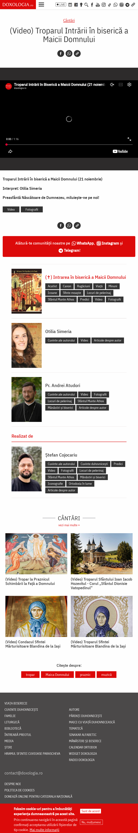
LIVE (62, 4)
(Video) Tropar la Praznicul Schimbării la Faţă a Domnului (30, 581)
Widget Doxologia (83, 754)
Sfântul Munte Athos (61, 299)
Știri (8, 747)
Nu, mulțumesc (91, 822)
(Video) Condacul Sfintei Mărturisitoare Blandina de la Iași (32, 644)
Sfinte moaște (72, 293)
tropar (30, 674)
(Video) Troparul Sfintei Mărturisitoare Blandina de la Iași (98, 644)
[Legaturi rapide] (133, 4)
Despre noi (12, 784)
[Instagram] (103, 4)
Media (8, 741)
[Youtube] (97, 4)
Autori (74, 710)
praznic (85, 674)
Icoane (52, 293)
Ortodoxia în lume (80, 483)
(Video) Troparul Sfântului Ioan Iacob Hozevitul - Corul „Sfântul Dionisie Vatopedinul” (101, 583)
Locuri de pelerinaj (99, 293)
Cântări (69, 20)
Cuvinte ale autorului (61, 340)
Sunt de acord (91, 811)
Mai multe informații (44, 829)
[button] (42, 4)
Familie (10, 716)
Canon (67, 286)
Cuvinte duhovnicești (94, 464)
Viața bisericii (15, 703)
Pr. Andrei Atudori (62, 385)
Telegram (71, 250)
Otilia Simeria (58, 331)
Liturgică (11, 722)
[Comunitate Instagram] (121, 4)
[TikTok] (109, 4)
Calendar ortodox (83, 747)
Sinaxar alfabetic (82, 735)
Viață (99, 286)
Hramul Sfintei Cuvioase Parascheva (32, 754)
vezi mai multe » (69, 525)
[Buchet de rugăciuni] (81, 4)
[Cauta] (86, 4)
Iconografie (55, 483)
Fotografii (32, 209)
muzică (106, 674)
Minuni (113, 286)
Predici (84, 299)
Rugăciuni (83, 286)
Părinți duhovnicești (85, 716)
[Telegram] (127, 4)
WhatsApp (85, 243)
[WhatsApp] (115, 4)
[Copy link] (77, 53)
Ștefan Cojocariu (61, 455)
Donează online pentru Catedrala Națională (38, 797)
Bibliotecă (12, 728)
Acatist (52, 286)
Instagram (110, 243)
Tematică (76, 728)
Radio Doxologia (82, 760)
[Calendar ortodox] (70, 4)
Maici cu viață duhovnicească (92, 722)
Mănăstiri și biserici (60, 408)
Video (11, 209)
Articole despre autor (107, 340)
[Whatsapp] (69, 53)
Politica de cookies (19, 790)
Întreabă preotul (17, 735)
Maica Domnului (57, 674)
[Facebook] (92, 4)
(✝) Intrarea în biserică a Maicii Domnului (85, 277)
